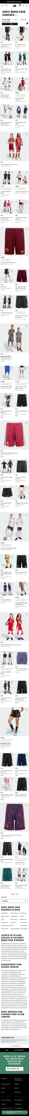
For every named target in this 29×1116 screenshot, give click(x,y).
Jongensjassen (15, 913)
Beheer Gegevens (19, 1100)
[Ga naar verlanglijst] (6, 6)
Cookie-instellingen (6, 1100)
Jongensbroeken (5, 925)
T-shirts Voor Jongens (23, 923)
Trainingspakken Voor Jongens (24, 929)
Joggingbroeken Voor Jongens (15, 916)
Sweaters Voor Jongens (23, 919)
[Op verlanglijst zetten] (12, 29)
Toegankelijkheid (19, 1108)
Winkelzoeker (18, 1092)
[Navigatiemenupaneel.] (2, 6)
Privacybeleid (18, 1104)
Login (6, 1050)
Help (2, 1092)
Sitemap (17, 1084)
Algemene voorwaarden (7, 1108)
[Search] (23, 6)
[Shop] (14, 6)
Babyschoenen (5, 916)
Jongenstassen (24, 925)
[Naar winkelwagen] (26, 6)
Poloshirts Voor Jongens (14, 923)
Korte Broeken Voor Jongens (14, 919)
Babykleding (4, 913)
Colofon (3, 1088)
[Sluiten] (3, 1112)
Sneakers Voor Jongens (23, 913)
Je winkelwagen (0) (19, 1050)
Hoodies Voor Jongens (4, 929)
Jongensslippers (15, 928)
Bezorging (3, 1078)
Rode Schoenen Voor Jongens (14, 926)
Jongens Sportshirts (23, 916)
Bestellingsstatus (5, 1084)
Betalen (16, 1088)
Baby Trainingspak (4, 919)
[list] (14, 19)
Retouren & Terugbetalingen (19, 1079)
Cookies (3, 1104)
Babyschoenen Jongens (5, 923)
